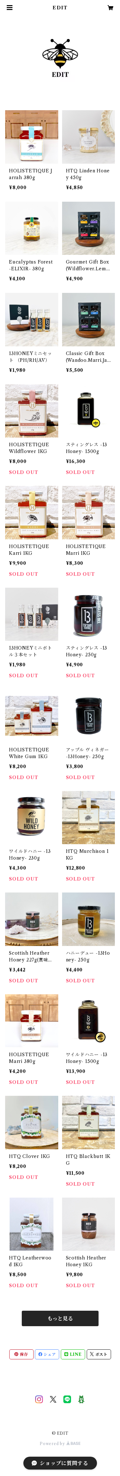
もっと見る (60, 1318)
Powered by (53, 1443)
